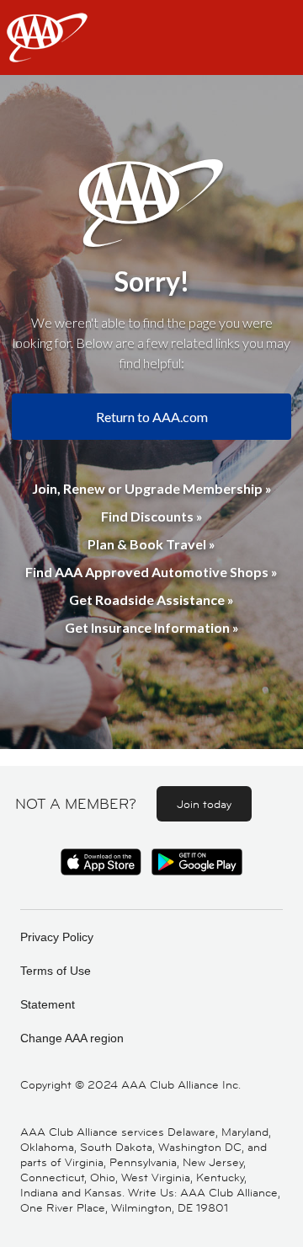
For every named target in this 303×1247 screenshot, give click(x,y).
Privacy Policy (56, 937)
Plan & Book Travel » (151, 544)
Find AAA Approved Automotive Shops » (151, 572)
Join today (204, 803)
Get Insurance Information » (152, 627)
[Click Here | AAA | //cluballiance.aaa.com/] (47, 51)
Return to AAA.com (152, 417)
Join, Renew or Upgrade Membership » (152, 488)
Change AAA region (72, 1038)
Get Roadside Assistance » (151, 599)
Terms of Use (55, 970)
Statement (47, 1004)
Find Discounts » (152, 516)
